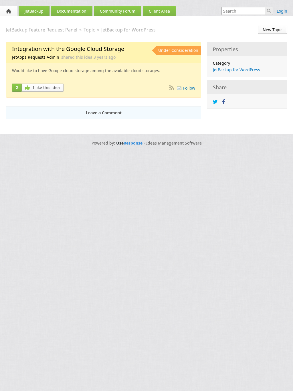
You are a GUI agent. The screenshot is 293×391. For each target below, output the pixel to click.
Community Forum (117, 11)
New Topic (272, 29)
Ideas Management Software (174, 143)
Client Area (159, 11)
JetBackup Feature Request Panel (41, 30)
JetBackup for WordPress (128, 30)
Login (282, 11)
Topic (89, 30)
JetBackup (34, 11)
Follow (189, 88)
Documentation (71, 11)
